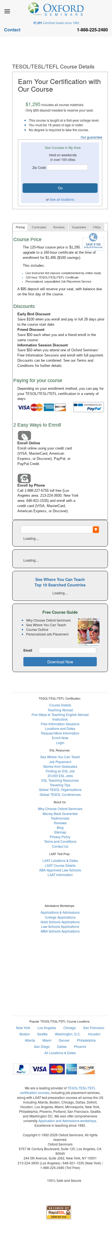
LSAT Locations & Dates (60, 860)
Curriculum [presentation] (39, 227)
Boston (25, 1034)
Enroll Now (60, 737)
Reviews (60, 822)
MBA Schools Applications (60, 931)
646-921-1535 (37, 501)
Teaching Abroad (60, 710)
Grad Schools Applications (60, 921)
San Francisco (93, 1027)
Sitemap (60, 832)
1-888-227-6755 (36, 490)
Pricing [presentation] (20, 227)
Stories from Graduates (60, 766)
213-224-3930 (50, 495)
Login (60, 742)
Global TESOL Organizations (60, 789)
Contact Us (60, 846)
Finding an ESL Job (60, 771)
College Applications (60, 917)
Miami (46, 1040)
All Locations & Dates (60, 1052)
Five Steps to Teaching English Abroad (60, 714)
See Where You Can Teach (60, 756)
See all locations (62, 199)
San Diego (42, 1046)
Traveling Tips (60, 785)
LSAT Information (60, 874)
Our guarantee (91, 137)
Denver (64, 1040)
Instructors (60, 719)
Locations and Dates (60, 728)
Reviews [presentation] (59, 227)
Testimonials (60, 818)
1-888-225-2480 (52, 1167)
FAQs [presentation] (97, 227)
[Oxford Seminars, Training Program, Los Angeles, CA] (58, 1196)
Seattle (42, 1034)
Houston (94, 1034)
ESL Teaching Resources (60, 780)
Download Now (60, 661)
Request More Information (60, 733)
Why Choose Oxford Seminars (60, 808)
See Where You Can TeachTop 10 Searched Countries (60, 582)
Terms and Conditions (60, 841)
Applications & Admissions (60, 912)
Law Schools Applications (60, 926)
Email (27, 650)
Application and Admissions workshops (67, 1120)
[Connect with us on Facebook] (41, 963)
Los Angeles (47, 1027)
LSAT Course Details (60, 865)
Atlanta (30, 1040)
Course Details (60, 705)
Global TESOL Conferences (60, 794)
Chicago (69, 1027)
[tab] (20, 227)
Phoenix (80, 1046)
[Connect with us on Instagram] (54, 963)
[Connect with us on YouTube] (80, 963)
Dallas (62, 1046)
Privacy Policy (60, 836)
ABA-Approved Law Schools (60, 870)
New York (23, 1027)
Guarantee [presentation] (79, 227)
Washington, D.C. (68, 1034)
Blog (60, 827)
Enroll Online (28, 443)
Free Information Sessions (38, 355)
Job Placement (60, 761)
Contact (12, 30)
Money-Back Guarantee (60, 813)
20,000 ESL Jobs (60, 775)
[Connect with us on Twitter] (67, 963)
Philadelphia (86, 1040)
